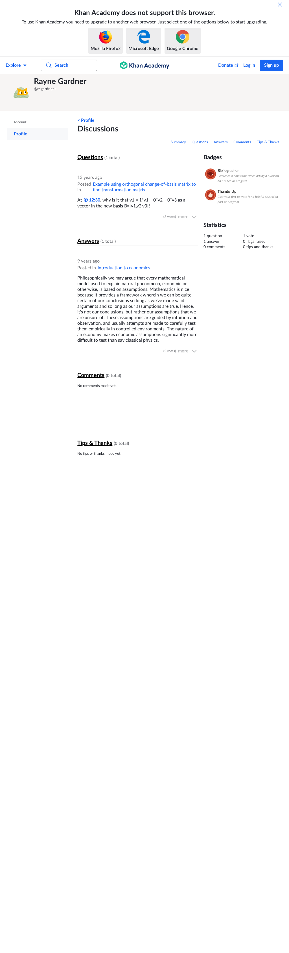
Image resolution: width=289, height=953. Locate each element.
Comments (242, 142)
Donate (225, 65)
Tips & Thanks (268, 142)
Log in (249, 65)
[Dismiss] (279, 4)
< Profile (86, 120)
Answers (221, 142)
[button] (21, 92)
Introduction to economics (124, 268)
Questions (200, 142)
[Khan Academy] (144, 65)
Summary (178, 142)
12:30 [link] (94, 200)
